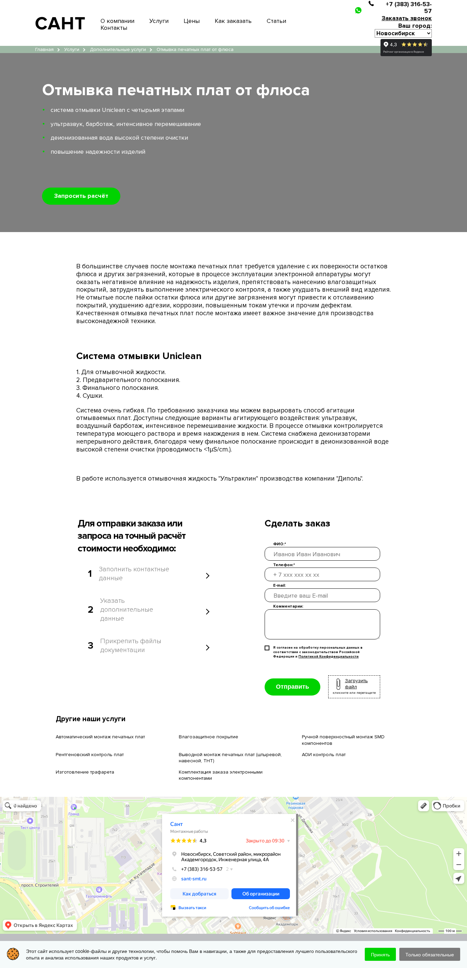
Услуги (159, 21)
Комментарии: (288, 606)
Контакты (114, 27)
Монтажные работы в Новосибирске (37, 804)
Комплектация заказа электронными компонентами (221, 775)
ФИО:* (279, 544)
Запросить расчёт (81, 196)
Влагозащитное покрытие (208, 737)
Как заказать (233, 21)
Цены (192, 21)
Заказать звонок (407, 18)
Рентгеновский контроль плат (90, 754)
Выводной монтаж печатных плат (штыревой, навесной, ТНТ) (230, 758)
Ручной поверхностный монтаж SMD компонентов (343, 740)
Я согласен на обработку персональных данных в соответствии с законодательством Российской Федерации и (317, 652)
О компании (117, 21)
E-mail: (279, 585)
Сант (4, 799)
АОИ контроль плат (324, 754)
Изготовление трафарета (85, 772)
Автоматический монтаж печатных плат (100, 737)
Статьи (276, 21)
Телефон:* (284, 565)
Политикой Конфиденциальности (328, 656)
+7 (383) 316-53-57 (409, 7)
